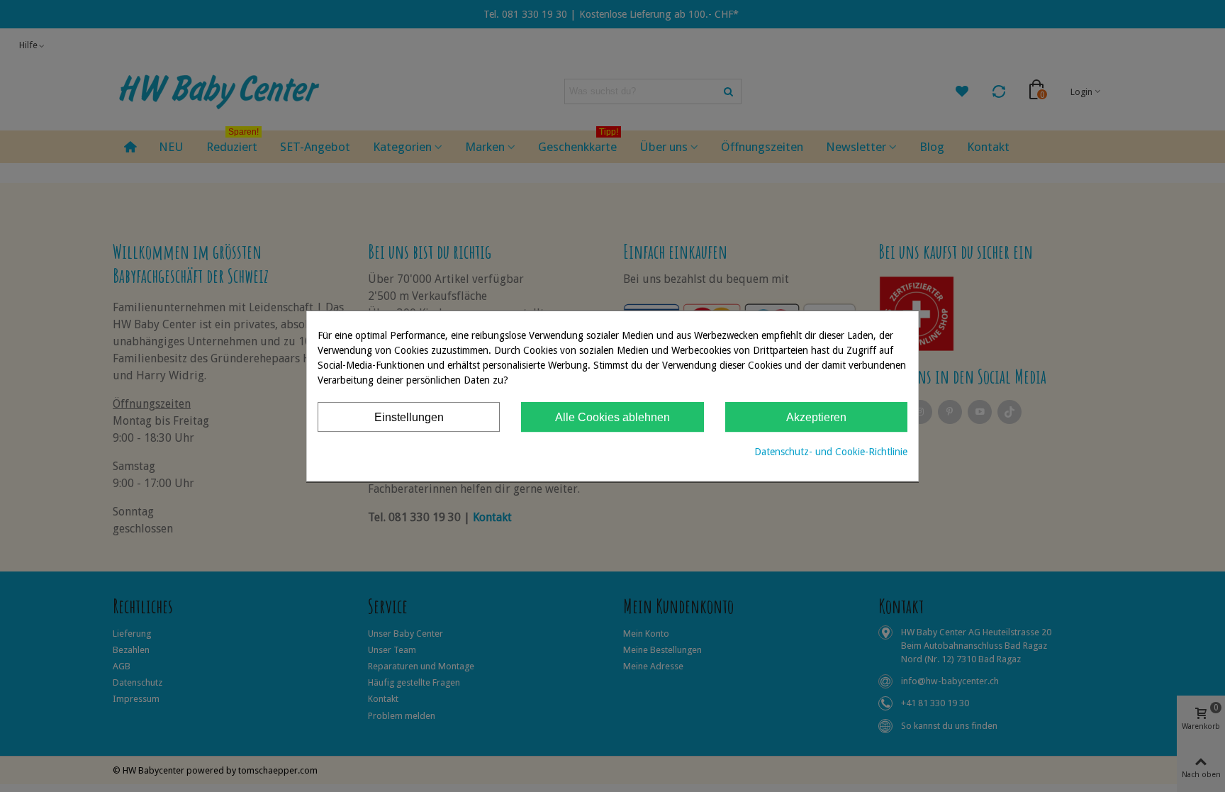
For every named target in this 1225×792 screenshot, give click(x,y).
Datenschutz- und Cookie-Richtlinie (830, 451)
